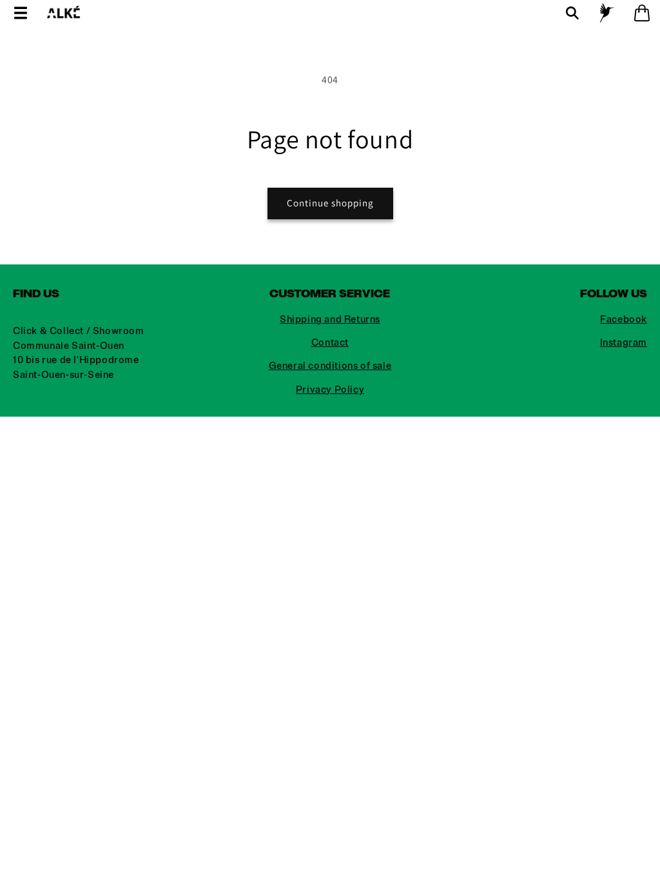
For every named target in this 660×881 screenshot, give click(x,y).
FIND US (36, 293)
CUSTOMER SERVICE (329, 293)
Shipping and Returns (330, 319)
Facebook (623, 319)
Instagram (623, 343)
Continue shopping (330, 203)
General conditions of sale (330, 366)
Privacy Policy (330, 390)
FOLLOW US (613, 293)
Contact (330, 343)
